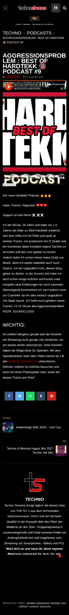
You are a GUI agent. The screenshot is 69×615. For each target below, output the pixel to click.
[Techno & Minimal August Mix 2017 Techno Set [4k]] (61, 450)
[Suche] (64, 8)
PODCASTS (39, 32)
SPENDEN (31, 603)
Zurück (6, 417)
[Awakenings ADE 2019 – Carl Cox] (8, 427)
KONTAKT (24, 606)
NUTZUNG (55, 603)
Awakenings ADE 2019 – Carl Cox (38, 427)
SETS (63, 603)
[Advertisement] (34, 577)
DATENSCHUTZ (43, 603)
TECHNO (12, 32)
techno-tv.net (45, 606)
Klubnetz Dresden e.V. (23, 361)
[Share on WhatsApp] (30, 396)
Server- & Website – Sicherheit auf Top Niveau (34, 24)
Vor (64, 441)
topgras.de (34, 606)
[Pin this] (51, 396)
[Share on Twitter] (19, 396)
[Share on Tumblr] (40, 396)
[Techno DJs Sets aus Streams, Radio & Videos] (32, 8)
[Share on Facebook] (9, 396)
